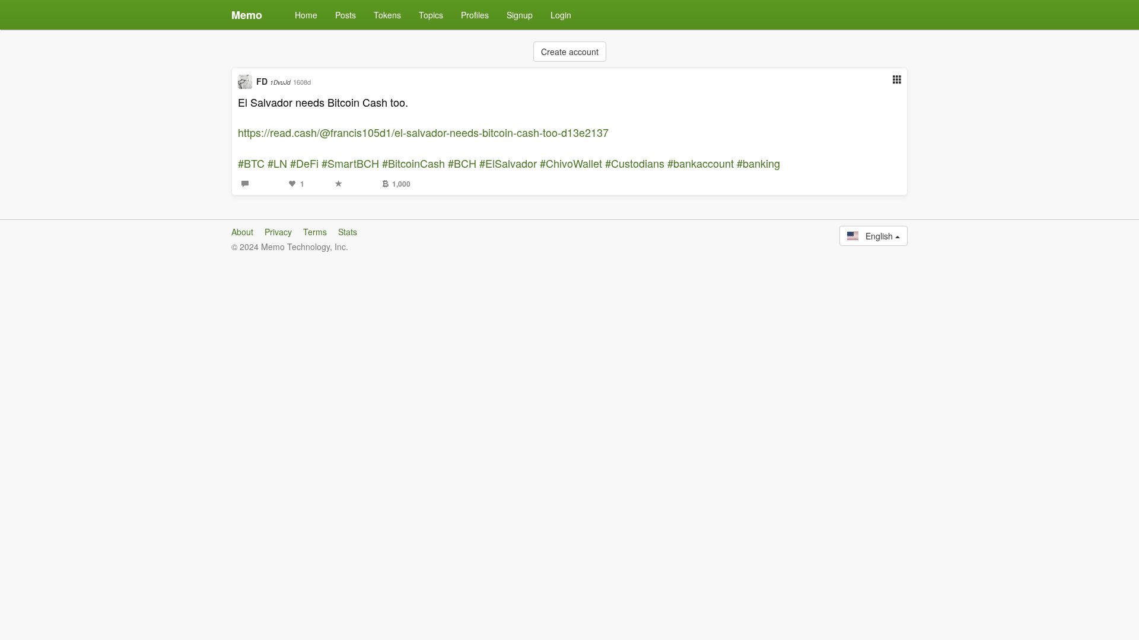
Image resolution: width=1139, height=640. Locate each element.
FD (273, 81)
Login (561, 15)
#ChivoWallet (571, 163)
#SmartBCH (350, 163)
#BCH (462, 163)
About (242, 232)
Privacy (278, 232)
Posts (345, 15)
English (876, 236)
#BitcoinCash (413, 163)
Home (306, 15)
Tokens (387, 15)
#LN (277, 163)
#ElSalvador (508, 163)
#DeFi (304, 163)
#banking (758, 163)
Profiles (475, 15)
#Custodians (634, 163)
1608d (302, 82)
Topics (431, 15)
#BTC (251, 163)
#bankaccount (700, 163)
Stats (347, 232)
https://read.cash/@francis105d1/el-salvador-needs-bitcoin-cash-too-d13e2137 (423, 132)
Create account (570, 51)
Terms (315, 232)
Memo (246, 15)
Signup (520, 15)
